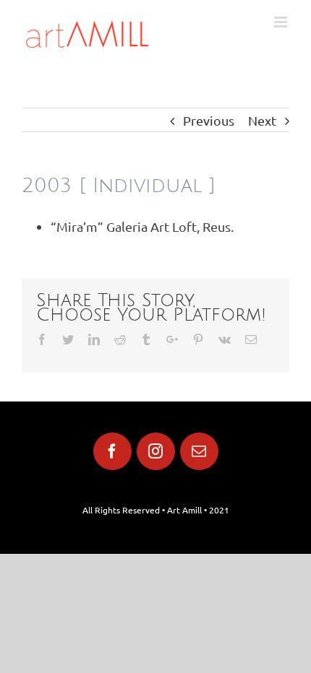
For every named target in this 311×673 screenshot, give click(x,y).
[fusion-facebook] (112, 451)
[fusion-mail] (199, 451)
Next (262, 120)
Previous (208, 120)
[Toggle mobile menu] (281, 22)
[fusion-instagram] (156, 451)
